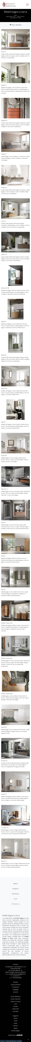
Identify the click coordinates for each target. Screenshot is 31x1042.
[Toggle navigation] (27, 4)
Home (15, 15)
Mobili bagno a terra (15, 17)
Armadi (15, 1006)
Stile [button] (15, 899)
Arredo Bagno (20, 16)
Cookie (8, 1041)
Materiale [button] (15, 894)
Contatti (15, 992)
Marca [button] (15, 883)
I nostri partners (15, 984)
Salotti (15, 1018)
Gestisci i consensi (17, 1041)
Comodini (15, 1011)
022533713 (16, 976)
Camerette (15, 1009)
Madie (15, 1028)
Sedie (15, 1023)
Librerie (15, 1025)
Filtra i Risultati (16, 25)
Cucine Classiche (15, 999)
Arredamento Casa (10, 16)
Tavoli (15, 1021)
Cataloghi (15, 989)
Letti (15, 1004)
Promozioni (15, 987)
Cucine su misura (15, 1001)
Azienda (15, 982)
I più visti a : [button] (15, 904)
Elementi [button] (15, 888)
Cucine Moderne (15, 996)
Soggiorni (15, 1016)
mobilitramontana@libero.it (17, 974)
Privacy (3, 1041)
